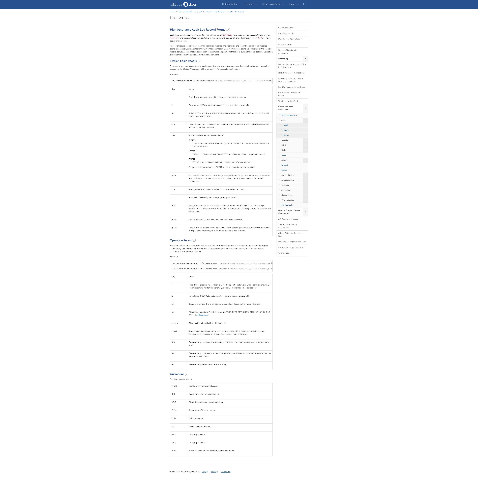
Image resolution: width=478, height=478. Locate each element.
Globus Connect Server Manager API (289, 212)
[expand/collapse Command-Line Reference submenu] (305, 108)
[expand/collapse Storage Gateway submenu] (305, 175)
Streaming (283, 59)
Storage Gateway (287, 175)
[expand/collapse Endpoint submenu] (305, 140)
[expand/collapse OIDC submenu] (305, 145)
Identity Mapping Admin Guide (291, 87)
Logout (284, 170)
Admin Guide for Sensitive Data (290, 234)
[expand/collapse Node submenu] (305, 150)
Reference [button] (250, 4)
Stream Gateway (287, 180)
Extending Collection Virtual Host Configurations (290, 80)
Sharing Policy (286, 195)
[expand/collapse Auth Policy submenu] (305, 190)
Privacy (213, 472)
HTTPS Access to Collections (291, 73)
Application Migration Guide (290, 247)
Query (286, 130)
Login (283, 155)
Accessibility (225, 472)
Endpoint (284, 140)
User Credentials (287, 200)
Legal (204, 472)
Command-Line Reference (215, 12)
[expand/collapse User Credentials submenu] (305, 200)
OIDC (283, 145)
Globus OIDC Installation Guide (289, 94)
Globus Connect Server (187, 12)
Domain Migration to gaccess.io (287, 51)
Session (284, 160)
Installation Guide (286, 33)
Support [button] (293, 4)
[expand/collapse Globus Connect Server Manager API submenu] (305, 212)
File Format (239, 12)
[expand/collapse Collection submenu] (305, 185)
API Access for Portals (288, 219)
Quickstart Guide (285, 28)
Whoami (284, 165)
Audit (231, 12)
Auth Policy (285, 190)
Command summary (289, 115)
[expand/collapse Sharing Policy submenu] (305, 195)
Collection (285, 185)
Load (286, 125)
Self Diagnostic (287, 205)
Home (172, 12)
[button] (304, 4)
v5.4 (200, 12)
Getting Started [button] (230, 4)
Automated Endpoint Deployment (287, 226)
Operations (203, 315)
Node (283, 150)
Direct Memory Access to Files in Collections (292, 65)
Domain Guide (284, 45)
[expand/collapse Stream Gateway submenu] (305, 180)
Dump (286, 135)
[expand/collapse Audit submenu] (305, 120)
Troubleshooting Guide (288, 101)
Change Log (283, 253)
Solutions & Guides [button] (271, 4)
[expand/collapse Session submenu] (305, 160)
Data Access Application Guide (292, 242)
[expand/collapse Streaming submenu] (305, 59)
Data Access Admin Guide (289, 39)
